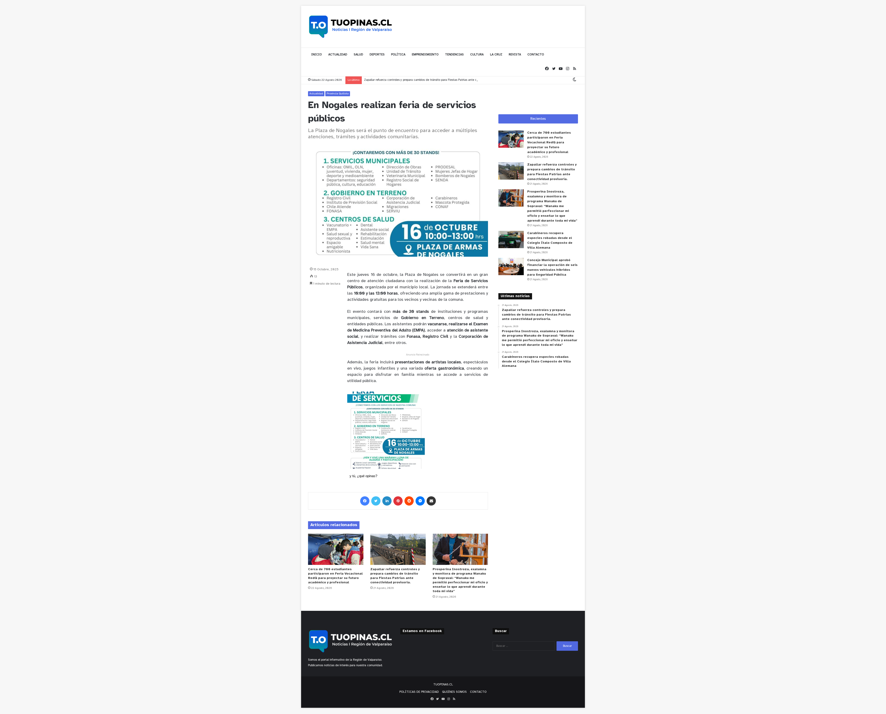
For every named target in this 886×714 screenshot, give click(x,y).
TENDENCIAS (454, 54)
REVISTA (515, 54)
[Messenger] (420, 501)
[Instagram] (567, 69)
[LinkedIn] (387, 501)
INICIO (316, 54)
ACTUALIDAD (337, 54)
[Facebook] (546, 69)
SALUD (358, 54)
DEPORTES (377, 54)
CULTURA (477, 54)
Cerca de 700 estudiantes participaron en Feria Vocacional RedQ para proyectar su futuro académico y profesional (549, 142)
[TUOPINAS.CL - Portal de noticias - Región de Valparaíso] (350, 26)
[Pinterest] (398, 501)
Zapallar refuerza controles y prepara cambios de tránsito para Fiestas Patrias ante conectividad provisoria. (435, 79)
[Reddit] (409, 501)
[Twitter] (553, 69)
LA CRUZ (496, 54)
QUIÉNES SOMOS (454, 691)
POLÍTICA (398, 54)
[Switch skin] (574, 80)
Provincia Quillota (338, 93)
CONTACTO (535, 54)
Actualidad (316, 93)
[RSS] (574, 69)
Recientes (538, 119)
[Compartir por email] (431, 501)
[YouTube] (560, 69)
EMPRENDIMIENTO (425, 54)
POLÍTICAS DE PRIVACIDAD (419, 691)
